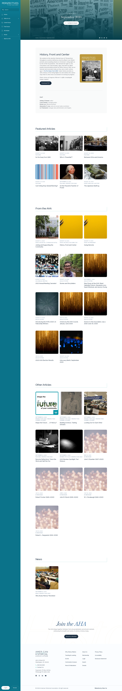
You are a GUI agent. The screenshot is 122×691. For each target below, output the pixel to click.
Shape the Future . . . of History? (46, 423)
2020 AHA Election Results (45, 360)
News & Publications (70, 665)
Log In (5, 687)
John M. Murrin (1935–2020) (69, 497)
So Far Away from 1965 (51, 71)
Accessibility (98, 655)
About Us (84, 652)
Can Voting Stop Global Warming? (47, 186)
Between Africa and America (93, 157)
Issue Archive (42, 37)
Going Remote (89, 245)
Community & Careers (71, 662)
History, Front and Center (68, 245)
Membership (85, 655)
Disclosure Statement (100, 658)
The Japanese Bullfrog (91, 186)
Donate (15, 687)
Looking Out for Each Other (93, 423)
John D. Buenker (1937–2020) (94, 459)
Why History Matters (70, 652)
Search (84, 662)
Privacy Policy (98, 652)
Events (67, 658)
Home (37, 37)
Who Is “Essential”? (66, 157)
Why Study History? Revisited (45, 596)
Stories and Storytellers (68, 283)
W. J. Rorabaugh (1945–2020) (93, 497)
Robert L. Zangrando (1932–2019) (47, 535)
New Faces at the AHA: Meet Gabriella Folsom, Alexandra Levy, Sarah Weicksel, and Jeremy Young (95, 285)
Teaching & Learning (70, 655)
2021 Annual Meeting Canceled (46, 283)
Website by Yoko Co (101, 688)
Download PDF (46, 83)
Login (83, 658)
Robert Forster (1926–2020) (45, 497)
